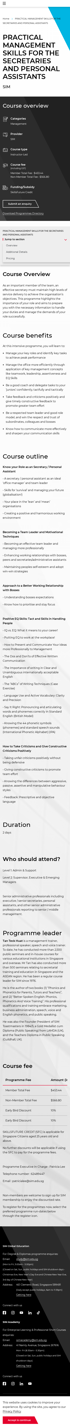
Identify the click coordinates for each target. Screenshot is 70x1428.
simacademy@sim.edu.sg (31, 1340)
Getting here (23, 1294)
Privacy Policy (12, 1411)
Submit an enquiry (20, 203)
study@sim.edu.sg (27, 1259)
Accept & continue (19, 1420)
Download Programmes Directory (23, 213)
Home (6, 18)
